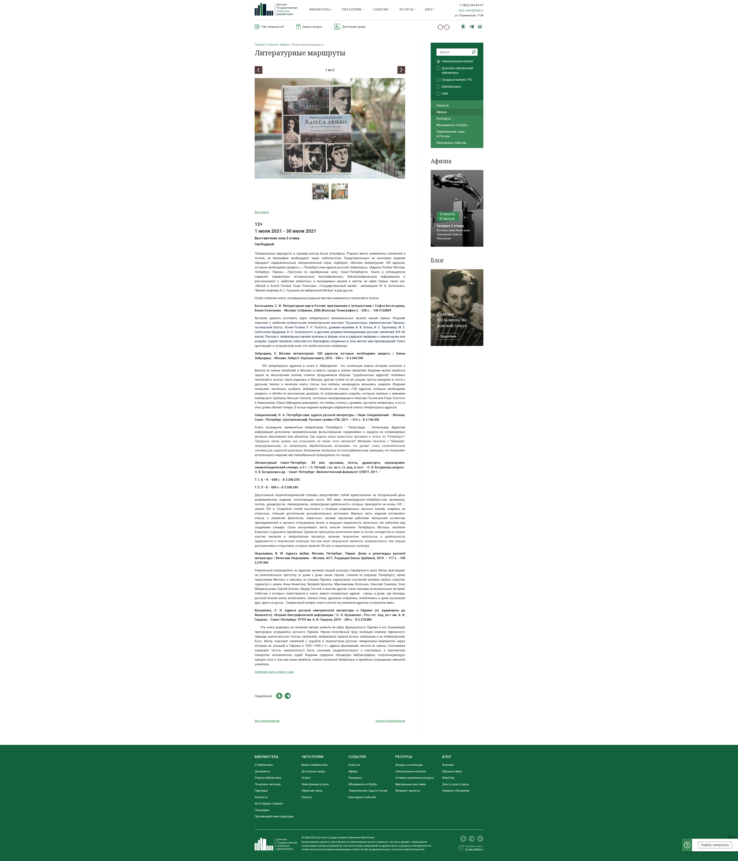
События (272, 44)
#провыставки (452, 771)
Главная (260, 44)
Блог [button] (429, 9)
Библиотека (267, 757)
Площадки (262, 810)
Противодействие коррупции (274, 816)
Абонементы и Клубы (452, 125)
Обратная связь (312, 790)
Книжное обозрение (455, 790)
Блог (447, 757)
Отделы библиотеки (268, 777)
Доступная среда (313, 771)
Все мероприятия (267, 721)
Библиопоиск (451, 86)
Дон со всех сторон (455, 784)
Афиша (284, 44)
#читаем (448, 765)
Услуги (306, 777)
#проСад (448, 777)
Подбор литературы (715, 845)
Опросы (307, 797)
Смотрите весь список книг (274, 672)
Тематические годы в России (450, 134)
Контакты (261, 797)
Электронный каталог (457, 61)
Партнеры (261, 790)
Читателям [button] (352, 9)
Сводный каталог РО (457, 80)
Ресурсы (403, 757)
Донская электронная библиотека (457, 70)
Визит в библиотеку (315, 765)
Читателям (312, 757)
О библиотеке (264, 765)
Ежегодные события (451, 143)
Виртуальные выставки (410, 784)
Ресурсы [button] (406, 9)
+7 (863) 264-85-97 (471, 5)
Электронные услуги (315, 784)
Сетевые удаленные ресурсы (414, 777)
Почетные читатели (268, 784)
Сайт (445, 93)
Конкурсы (443, 118)
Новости (442, 105)
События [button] (380, 9)
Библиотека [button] (319, 9)
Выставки (262, 212)
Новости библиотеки (390, 721)
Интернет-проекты (407, 790)
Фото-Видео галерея (269, 803)
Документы (262, 771)
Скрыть (731, 837)
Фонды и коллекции (408, 765)
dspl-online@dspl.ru (471, 10)
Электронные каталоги (410, 771)
